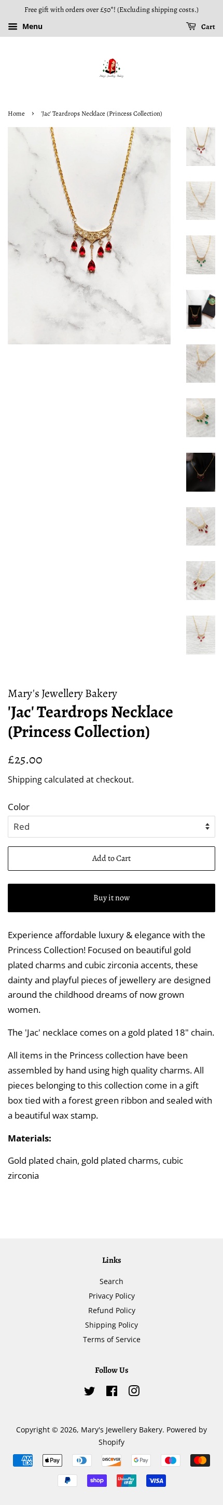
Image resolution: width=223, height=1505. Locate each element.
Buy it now (111, 897)
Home (16, 113)
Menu (31, 26)
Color (19, 807)
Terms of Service (112, 1339)
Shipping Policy (111, 1325)
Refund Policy (111, 1310)
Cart (207, 27)
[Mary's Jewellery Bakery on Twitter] (89, 1393)
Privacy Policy (112, 1296)
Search (111, 1281)
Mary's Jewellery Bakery (121, 1429)
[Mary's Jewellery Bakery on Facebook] (112, 1393)
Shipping (25, 779)
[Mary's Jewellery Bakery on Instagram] (134, 1393)
